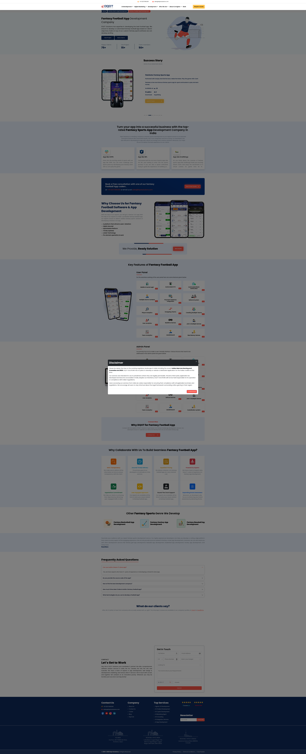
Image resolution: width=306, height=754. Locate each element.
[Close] (196, 361)
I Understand (192, 391)
